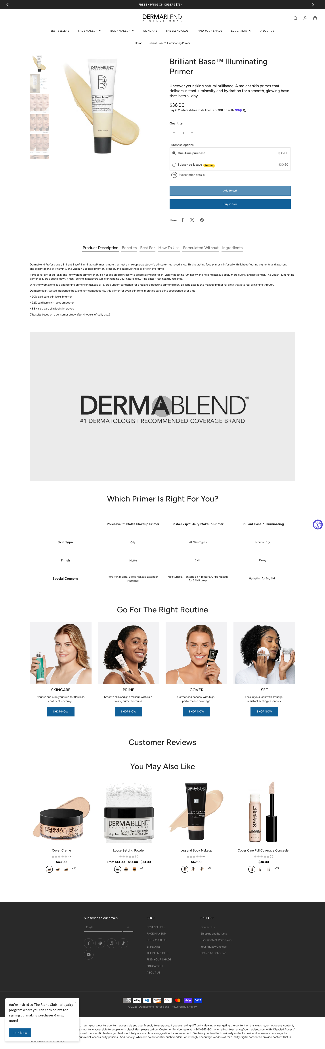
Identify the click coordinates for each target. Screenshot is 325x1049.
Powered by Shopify (184, 1006)
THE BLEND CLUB (158, 953)
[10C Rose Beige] (58, 869)
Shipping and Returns (214, 933)
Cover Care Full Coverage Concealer (264, 850)
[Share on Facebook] (182, 220)
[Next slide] (313, 5)
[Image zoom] (102, 106)
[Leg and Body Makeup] (196, 811)
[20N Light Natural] (202, 869)
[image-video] (162, 406)
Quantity (176, 123)
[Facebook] (89, 943)
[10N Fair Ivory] (193, 869)
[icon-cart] (315, 18)
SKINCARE (153, 946)
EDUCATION (155, 966)
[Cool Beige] (126, 869)
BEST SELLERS (156, 927)
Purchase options (182, 145)
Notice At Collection (213, 953)
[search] (295, 18)
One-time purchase (191, 153)
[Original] (118, 869)
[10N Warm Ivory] (66, 869)
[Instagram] (112, 943)
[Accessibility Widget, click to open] (318, 525)
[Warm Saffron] (134, 869)
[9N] (269, 869)
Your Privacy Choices (214, 946)
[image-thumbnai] (39, 63)
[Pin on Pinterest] (202, 220)
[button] (230, 191)
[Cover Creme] (61, 811)
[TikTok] (123, 943)
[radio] (174, 153)
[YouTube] (89, 955)
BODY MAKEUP (156, 940)
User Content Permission (216, 940)
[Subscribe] (128, 927)
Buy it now (230, 204)
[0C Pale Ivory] (49, 869)
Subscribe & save (196, 165)
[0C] (252, 869)
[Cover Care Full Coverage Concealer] (263, 811)
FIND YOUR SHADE (159, 959)
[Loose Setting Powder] (128, 811)
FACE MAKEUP (156, 933)
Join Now (20, 1032)
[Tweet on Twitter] (192, 220)
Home (138, 43)
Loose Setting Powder (129, 850)
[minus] (174, 132)
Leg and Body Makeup (196, 850)
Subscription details (192, 174)
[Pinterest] (100, 943)
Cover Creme (61, 850)
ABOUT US (154, 972)
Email (89, 927)
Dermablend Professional (154, 1006)
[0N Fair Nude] (185, 869)
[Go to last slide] (7, 5)
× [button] (76, 1002)
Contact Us (208, 927)
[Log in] (305, 18)
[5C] (260, 869)
